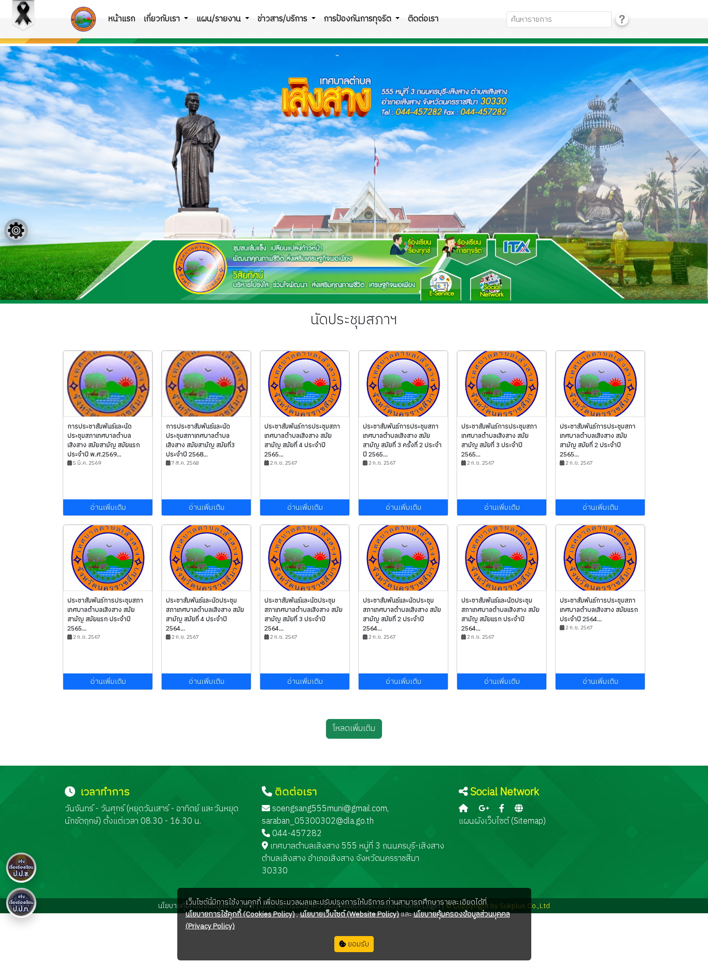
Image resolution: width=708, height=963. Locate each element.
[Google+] (483, 809)
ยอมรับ (357, 944)
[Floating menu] (16, 230)
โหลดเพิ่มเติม (354, 729)
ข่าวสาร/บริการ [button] (283, 19)
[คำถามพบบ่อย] (622, 19)
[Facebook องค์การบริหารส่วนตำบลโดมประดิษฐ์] (501, 809)
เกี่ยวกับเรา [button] (163, 19)
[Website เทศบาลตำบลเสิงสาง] (519, 809)
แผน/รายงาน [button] (219, 19)
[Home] (463, 809)
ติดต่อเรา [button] (423, 19)
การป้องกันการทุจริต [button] (358, 19)
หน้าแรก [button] (121, 19)
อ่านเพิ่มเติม (108, 507)
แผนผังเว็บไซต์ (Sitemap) (502, 821)
